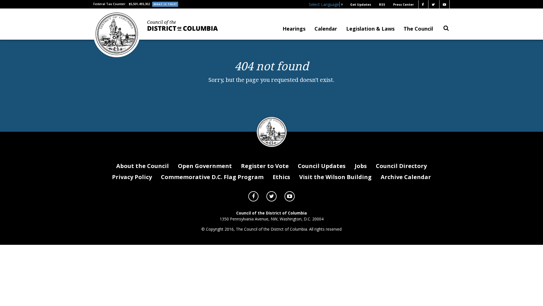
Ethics (281, 177)
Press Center (403, 4)
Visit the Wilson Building (335, 177)
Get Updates (360, 4)
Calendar (325, 28)
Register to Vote (265, 166)
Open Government (205, 166)
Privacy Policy (132, 177)
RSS (382, 4)
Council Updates (322, 166)
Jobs (361, 166)
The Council (418, 28)
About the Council (142, 166)
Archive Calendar (406, 177)
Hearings (294, 28)
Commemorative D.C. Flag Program (212, 177)
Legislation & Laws (370, 28)
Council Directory (401, 166)
